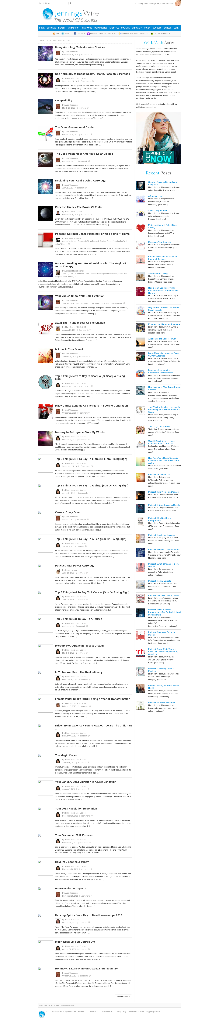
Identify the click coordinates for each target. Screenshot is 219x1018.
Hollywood (86, 28)
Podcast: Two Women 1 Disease (163, 492)
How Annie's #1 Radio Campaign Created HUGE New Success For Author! (164, 460)
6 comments (85, 386)
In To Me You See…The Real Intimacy (78, 672)
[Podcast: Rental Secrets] (140, 585)
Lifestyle (114, 28)
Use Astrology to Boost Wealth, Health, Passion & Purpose (92, 73)
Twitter (68, 34)
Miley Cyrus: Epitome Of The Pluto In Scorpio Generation (91, 405)
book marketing (151, 54)
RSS (57, 34)
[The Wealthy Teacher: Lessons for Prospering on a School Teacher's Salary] (140, 411)
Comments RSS (108, 1012)
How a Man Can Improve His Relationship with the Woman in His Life (163, 290)
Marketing (73, 28)
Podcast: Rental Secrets (159, 581)
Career (167, 28)
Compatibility (63, 100)
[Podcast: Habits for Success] (140, 539)
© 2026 (48, 1012)
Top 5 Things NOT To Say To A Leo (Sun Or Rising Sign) (90, 539)
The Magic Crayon (66, 755)
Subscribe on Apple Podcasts (103, 34)
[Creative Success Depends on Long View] (140, 186)
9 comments (83, 706)
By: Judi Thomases (70, 52)
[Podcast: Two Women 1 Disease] (140, 496)
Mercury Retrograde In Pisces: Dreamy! (80, 645)
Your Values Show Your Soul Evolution (79, 296)
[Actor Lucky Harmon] (140, 214)
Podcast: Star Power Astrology (74, 565)
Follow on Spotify (162, 34)
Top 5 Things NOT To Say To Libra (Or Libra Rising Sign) (91, 458)
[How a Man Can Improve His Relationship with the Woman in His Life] (140, 292)
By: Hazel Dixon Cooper (72, 212)
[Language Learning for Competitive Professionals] (140, 374)
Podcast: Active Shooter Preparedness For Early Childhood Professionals (164, 612)
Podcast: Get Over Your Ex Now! (163, 595)
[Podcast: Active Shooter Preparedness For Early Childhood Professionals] (140, 613)
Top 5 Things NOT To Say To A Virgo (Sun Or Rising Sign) (91, 485)
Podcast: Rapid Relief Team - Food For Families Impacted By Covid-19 (163, 651)
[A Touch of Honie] (140, 200)
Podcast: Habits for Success (161, 535)
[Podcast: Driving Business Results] (140, 509)
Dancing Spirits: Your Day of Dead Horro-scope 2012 (88, 915)
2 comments (83, 330)
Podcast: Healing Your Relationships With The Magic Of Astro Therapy (90, 265)
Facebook (81, 34)
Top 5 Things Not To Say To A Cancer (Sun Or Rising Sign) (92, 592)
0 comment (85, 55)
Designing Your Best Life (159, 242)
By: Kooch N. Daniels (70, 920)
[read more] (174, 190)
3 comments (86, 81)
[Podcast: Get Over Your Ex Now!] (140, 599)
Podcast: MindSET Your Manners (164, 549)
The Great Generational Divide (74, 127)
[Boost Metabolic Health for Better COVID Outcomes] (140, 357)
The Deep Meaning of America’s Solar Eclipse (84, 153)
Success (157, 28)
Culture (125, 28)
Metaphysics (100, 28)
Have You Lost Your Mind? (72, 861)
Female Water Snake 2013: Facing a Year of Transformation (92, 698)
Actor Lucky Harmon (157, 210)
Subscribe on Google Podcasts (135, 34)
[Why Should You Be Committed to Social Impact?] (140, 311)
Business (51, 28)
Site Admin (80, 1012)
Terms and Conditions (136, 1012)
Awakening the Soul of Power (162, 339)
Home (42, 28)
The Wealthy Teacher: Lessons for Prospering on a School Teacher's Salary (164, 409)
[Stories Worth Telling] (140, 277)
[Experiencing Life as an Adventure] (140, 328)
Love (176, 28)
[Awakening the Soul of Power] (140, 343)
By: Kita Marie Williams (71, 238)
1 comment (80, 573)
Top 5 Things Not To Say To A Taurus (78, 618)
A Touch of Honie (156, 196)
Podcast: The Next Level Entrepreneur (159, 519)
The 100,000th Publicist (159, 426)
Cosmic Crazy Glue (67, 512)
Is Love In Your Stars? (69, 349)
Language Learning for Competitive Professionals (160, 371)
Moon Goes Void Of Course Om (75, 941)
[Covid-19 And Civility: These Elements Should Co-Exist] (140, 445)
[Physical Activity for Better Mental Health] (140, 689)
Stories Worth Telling (158, 273)
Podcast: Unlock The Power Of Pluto (78, 207)
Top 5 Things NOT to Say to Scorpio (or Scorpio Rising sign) (90, 378)
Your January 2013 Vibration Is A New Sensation (85, 781)
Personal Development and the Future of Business (162, 257)
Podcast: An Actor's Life (159, 474)
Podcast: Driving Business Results (164, 505)
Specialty (137, 28)
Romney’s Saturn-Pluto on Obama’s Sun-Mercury (86, 968)
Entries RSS (93, 1012)
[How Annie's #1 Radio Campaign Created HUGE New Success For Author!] (140, 462)
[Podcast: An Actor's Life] (140, 478)
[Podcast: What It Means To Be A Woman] (140, 568)
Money (147, 28)
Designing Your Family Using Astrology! (80, 180)
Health (61, 28)
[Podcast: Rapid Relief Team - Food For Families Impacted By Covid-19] (140, 653)
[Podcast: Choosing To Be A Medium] (140, 672)
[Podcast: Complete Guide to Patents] (140, 636)
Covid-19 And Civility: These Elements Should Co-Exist (161, 442)
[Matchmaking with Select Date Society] (140, 229)
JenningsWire (57, 1012)
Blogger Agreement (153, 1012)
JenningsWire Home (67, 1005)
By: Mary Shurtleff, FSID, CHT (74, 327)
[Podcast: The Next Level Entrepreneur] (140, 522)
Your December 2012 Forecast (74, 835)
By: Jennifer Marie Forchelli (73, 271)
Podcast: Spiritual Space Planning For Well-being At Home (92, 233)
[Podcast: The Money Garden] (140, 706)
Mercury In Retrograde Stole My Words (80, 432)
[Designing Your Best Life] (140, 246)
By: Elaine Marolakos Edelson (74, 78)
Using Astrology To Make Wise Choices (80, 47)
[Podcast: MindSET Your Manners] (140, 553)
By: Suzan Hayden (69, 570)
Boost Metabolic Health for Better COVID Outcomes (163, 354)
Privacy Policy (121, 1012)
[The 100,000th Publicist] (140, 430)
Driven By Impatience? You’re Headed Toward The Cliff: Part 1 (93, 727)
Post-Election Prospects (70, 888)
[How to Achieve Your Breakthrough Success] (140, 391)
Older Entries (122, 997)
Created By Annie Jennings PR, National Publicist (154, 4)
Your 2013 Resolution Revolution (76, 808)
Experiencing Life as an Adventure (164, 324)
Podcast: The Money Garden (161, 702)
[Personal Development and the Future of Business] (140, 260)
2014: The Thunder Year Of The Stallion (80, 322)
